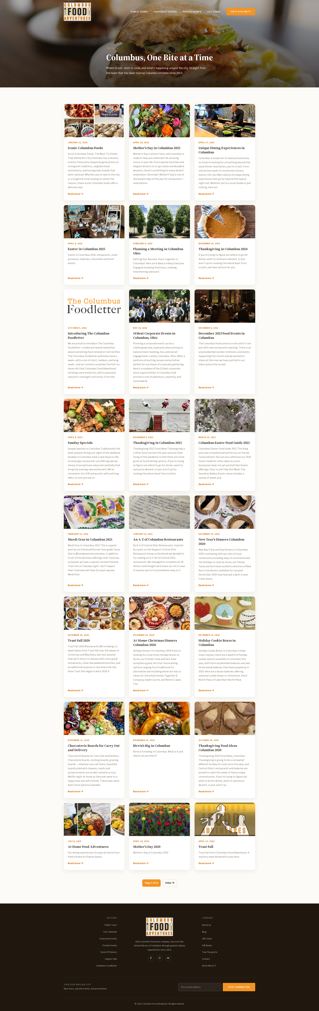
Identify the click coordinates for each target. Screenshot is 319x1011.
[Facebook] (151, 958)
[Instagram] (159, 958)
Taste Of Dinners (108, 952)
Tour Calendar (110, 932)
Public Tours (139, 11)
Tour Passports (209, 952)
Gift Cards (213, 11)
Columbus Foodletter (106, 965)
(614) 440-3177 (209, 965)
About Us (206, 925)
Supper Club (111, 959)
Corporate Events (165, 11)
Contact (206, 959)
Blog (204, 932)
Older (168, 883)
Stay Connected (239, 987)
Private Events (192, 11)
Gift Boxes (207, 945)
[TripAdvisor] (168, 958)
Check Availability (240, 11)
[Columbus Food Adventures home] (159, 927)
